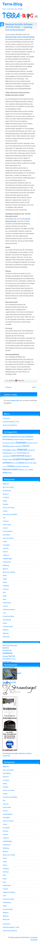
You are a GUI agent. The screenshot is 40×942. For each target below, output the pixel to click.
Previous (8, 387)
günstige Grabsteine (15, 446)
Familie (5, 511)
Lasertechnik (17, 455)
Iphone (33, 450)
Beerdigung (22, 437)
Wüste (10, 473)
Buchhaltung (7, 439)
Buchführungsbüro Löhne (11, 422)
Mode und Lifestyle (9, 572)
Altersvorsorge (8, 437)
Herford (25, 446)
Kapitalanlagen (7, 453)
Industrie (5, 548)
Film (4, 518)
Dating (5, 501)
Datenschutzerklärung (10, 425)
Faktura (22, 439)
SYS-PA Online (32, 463)
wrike (5, 472)
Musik (26, 456)
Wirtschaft (6, 637)
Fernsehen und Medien (10, 514)
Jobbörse (6, 555)
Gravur (35, 443)
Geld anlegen (7, 753)
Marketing (6, 565)
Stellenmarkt (7, 603)
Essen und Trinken (8, 507)
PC (31, 456)
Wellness (21, 470)
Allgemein (6, 484)
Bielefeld (29, 437)
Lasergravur (6, 456)
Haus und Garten (8, 538)
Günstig (6, 446)
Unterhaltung (7, 620)
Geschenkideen (8, 531)
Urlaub (10, 466)
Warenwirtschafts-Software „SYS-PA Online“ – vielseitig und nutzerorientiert (19, 27)
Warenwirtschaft (10, 469)
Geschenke (6, 443)
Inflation (14, 450)
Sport (4, 599)
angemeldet (15, 400)
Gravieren (30, 443)
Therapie (5, 466)
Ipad (28, 450)
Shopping (6, 586)
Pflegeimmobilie (8, 459)
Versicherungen (8, 626)
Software (6, 589)
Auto (16, 437)
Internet (22, 449)
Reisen (5, 582)
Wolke (31, 470)
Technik (5, 606)
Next (34, 387)
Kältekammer (25, 453)
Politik (5, 579)
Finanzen (6, 521)
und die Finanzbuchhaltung (20, 37)
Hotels (5, 541)
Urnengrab (18, 466)
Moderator (20, 380)
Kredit (19, 453)
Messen (5, 569)
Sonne (21, 463)
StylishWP (34, 940)
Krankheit (14, 453)
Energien (5, 504)
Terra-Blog (12, 4)
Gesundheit (6, 535)
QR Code (15, 463)
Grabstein (21, 442)
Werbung (27, 469)
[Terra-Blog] (20, 15)
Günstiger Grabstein (18, 753)
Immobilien (7, 450)
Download (16, 439)
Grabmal (12, 443)
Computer (6, 497)
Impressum (6, 418)
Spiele (5, 596)
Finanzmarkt (7, 524)
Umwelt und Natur (8, 616)
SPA (25, 463)
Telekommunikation (9, 609)
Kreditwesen (7, 562)
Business (6, 494)
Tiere (4, 613)
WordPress (26, 937)
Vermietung (25, 466)
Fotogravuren (29, 439)
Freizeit (5, 528)
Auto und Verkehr (8, 487)
